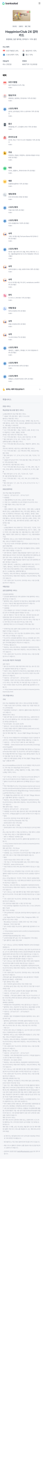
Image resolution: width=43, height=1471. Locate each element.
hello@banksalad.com (25, 1151)
